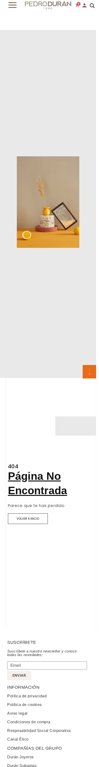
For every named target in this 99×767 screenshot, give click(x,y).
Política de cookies (24, 705)
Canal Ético (18, 739)
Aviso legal (17, 713)
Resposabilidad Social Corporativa (39, 731)
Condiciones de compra (28, 722)
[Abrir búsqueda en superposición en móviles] (92, 5)
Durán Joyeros (20, 757)
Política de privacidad (27, 696)
